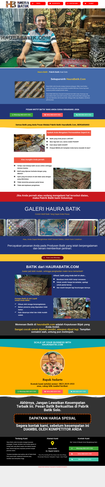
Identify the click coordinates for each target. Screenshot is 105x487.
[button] (2, 37)
